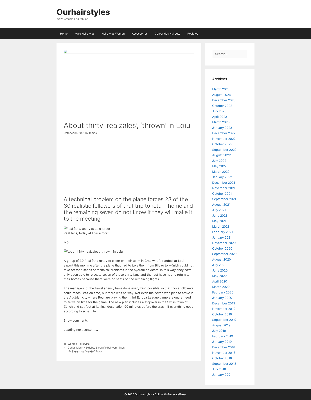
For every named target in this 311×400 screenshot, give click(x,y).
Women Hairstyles (79, 343)
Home (64, 33)
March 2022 (220, 171)
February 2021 (222, 232)
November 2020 (224, 243)
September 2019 (224, 320)
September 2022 (224, 150)
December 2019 (223, 303)
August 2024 (221, 95)
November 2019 (223, 309)
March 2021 (220, 226)
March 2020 (221, 287)
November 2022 (224, 139)
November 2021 (223, 188)
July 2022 (219, 160)
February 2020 (222, 292)
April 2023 (219, 117)
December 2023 (224, 100)
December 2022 (223, 133)
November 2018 (223, 352)
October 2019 (222, 314)
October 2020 (222, 248)
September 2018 (224, 363)
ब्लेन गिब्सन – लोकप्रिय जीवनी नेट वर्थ (85, 351)
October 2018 (222, 358)
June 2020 (220, 270)
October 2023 (222, 106)
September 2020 (224, 254)
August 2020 (221, 259)
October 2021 (222, 193)
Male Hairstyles (84, 33)
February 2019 (222, 336)
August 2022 (221, 155)
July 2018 (219, 369)
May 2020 (219, 276)
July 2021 (219, 210)
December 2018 (223, 347)
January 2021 (222, 237)
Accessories (140, 33)
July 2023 (219, 111)
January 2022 (222, 177)
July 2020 (219, 265)
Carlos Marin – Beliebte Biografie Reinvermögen (96, 347)
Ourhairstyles (83, 12)
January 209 (221, 374)
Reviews (192, 33)
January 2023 (222, 128)
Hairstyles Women (113, 33)
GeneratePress (177, 394)
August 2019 (221, 325)
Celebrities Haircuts (167, 33)
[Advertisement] (129, 166)
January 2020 (222, 298)
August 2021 (221, 204)
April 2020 (219, 281)
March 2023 (221, 122)
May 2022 (219, 166)
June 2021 (219, 215)
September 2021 (224, 199)
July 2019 (219, 331)
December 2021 (223, 182)
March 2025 (220, 89)
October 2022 (222, 144)
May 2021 (219, 221)
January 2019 (222, 341)
